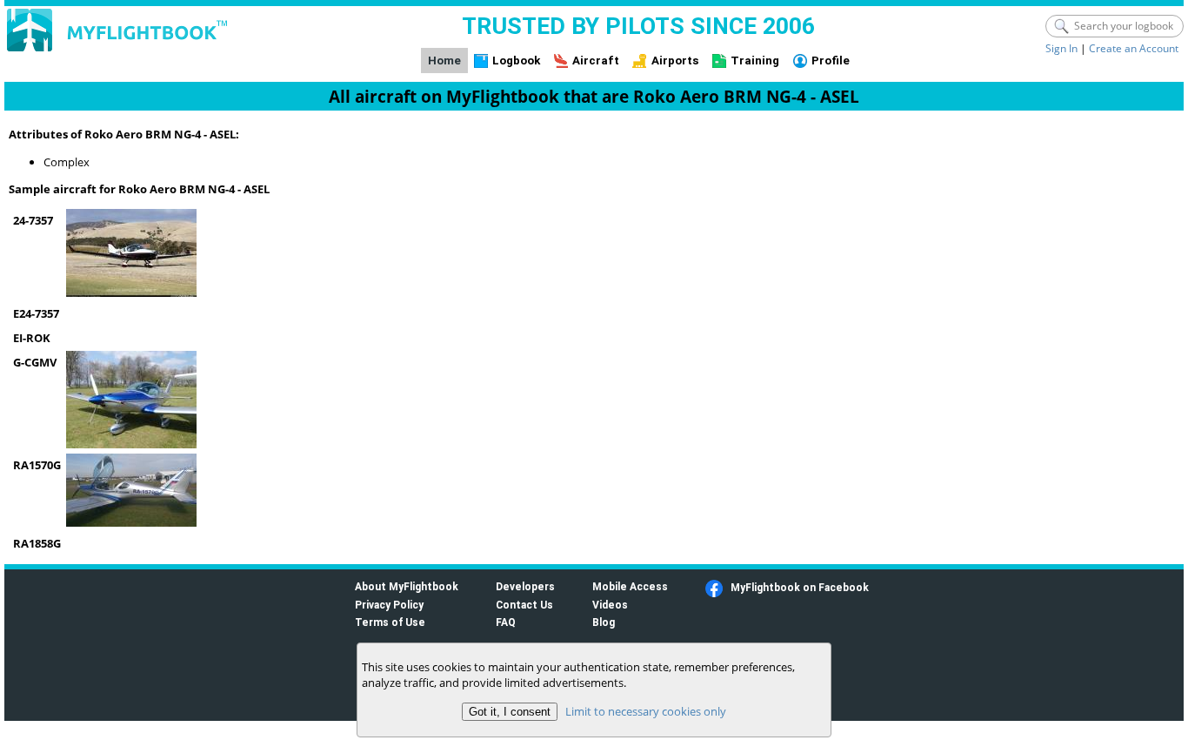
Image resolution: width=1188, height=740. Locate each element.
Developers (525, 586)
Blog (603, 622)
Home (444, 60)
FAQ (506, 622)
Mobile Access (630, 586)
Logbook (516, 60)
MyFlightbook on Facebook (800, 587)
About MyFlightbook (406, 586)
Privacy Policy (389, 604)
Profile (830, 60)
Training (755, 60)
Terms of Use (390, 622)
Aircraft (595, 60)
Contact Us (524, 604)
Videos (610, 604)
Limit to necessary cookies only (645, 711)
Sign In (1061, 48)
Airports (675, 60)
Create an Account (1133, 48)
